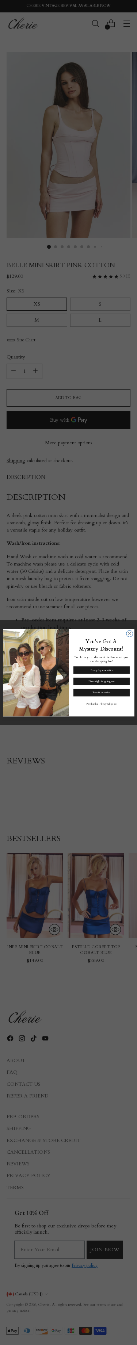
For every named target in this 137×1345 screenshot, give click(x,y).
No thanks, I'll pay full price (101, 704)
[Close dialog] (129, 633)
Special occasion (101, 692)
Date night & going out (101, 681)
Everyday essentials (101, 670)
